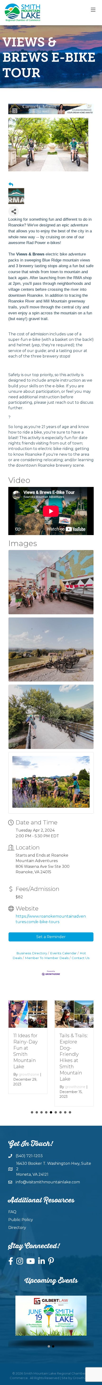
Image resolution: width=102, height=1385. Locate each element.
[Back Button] (11, 184)
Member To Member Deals (47, 958)
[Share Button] (13, 211)
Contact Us (80, 958)
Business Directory (31, 953)
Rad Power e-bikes (43, 242)
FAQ (12, 1212)
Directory (17, 1227)
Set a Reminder (51, 937)
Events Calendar (63, 953)
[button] (49, 1346)
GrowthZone (83, 1378)
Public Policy (20, 1219)
